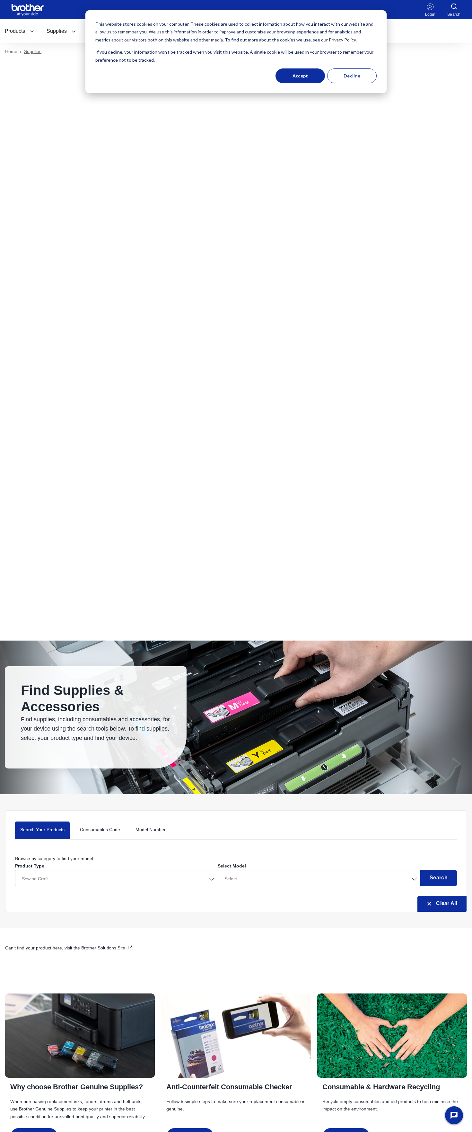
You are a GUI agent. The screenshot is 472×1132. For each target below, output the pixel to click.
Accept (300, 75)
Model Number (150, 829)
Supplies (57, 31)
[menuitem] (19, 31)
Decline (352, 75)
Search (439, 877)
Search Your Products (42, 829)
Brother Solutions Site (103, 947)
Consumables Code (100, 829)
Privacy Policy (342, 39)
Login (430, 14)
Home (11, 51)
